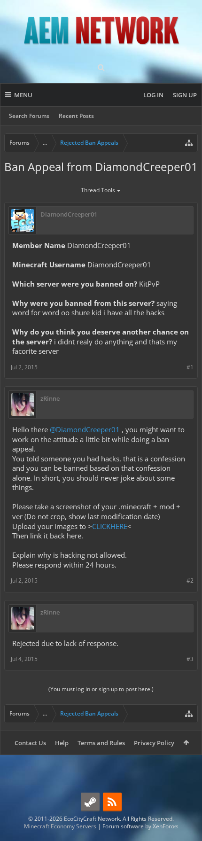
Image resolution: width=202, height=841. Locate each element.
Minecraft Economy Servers (60, 826)
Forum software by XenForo (140, 826)
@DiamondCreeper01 (85, 429)
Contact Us (30, 743)
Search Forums (29, 116)
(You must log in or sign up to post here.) (101, 689)
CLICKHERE (109, 526)
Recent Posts (76, 116)
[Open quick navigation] (188, 143)
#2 (190, 580)
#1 (190, 367)
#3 (190, 658)
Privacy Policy (154, 743)
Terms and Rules (101, 743)
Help (62, 743)
